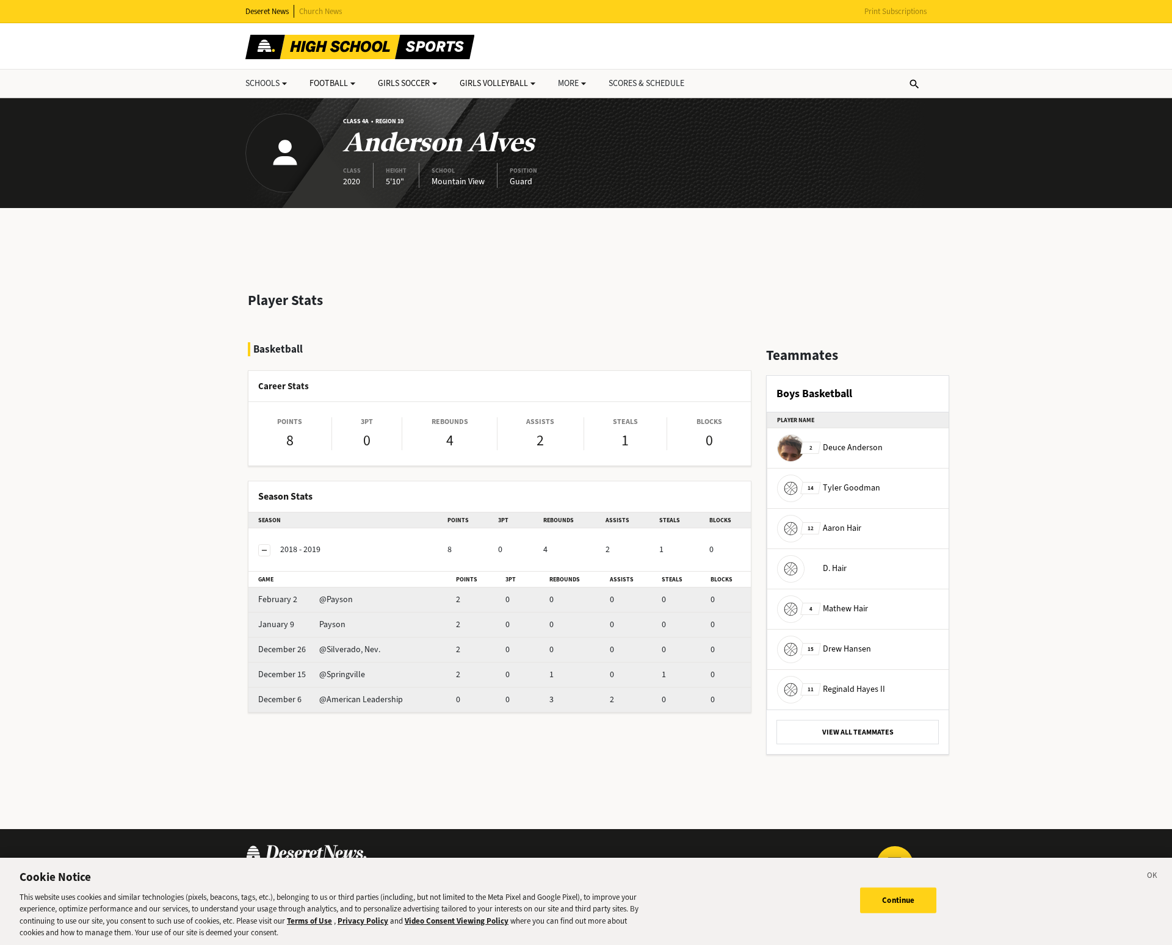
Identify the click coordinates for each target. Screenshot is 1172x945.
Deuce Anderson (846, 447)
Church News (320, 11)
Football (328, 83)
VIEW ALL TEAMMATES (858, 732)
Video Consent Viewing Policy (456, 921)
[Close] (1152, 877)
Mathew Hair (838, 608)
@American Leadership (330, 699)
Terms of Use (309, 921)
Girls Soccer (404, 83)
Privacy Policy (363, 921)
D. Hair (835, 568)
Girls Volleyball (494, 83)
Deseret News (267, 11)
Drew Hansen (839, 649)
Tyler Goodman (844, 488)
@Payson (305, 599)
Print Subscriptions (895, 11)
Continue (898, 900)
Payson (301, 624)
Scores (646, 83)
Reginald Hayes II (846, 689)
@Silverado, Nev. (319, 649)
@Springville (311, 674)
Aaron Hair (834, 528)
